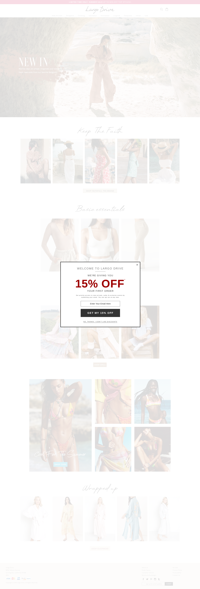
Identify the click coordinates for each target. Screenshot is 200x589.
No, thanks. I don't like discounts (100, 322)
